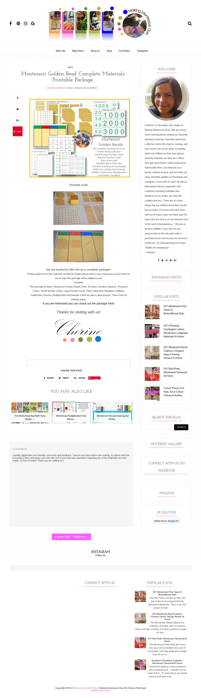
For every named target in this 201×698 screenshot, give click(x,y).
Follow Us (100, 555)
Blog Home (78, 50)
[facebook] (12, 24)
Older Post (80, 537)
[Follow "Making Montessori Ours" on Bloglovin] (166, 522)
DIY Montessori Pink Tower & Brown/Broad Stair (167, 593)
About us (95, 50)
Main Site (60, 50)
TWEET (65, 378)
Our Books (124, 50)
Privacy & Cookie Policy (86, 688)
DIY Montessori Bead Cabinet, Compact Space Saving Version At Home (167, 616)
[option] (30, 414)
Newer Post (63, 537)
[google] (34, 24)
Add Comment (90, 88)
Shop (109, 50)
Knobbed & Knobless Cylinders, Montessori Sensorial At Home (167, 661)
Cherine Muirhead (56, 88)
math (70, 67)
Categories (142, 50)
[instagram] (27, 24)
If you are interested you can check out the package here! (78, 303)
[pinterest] (20, 24)
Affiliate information (100, 690)
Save (19, 131)
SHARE (50, 378)
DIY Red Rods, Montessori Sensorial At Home (167, 639)
